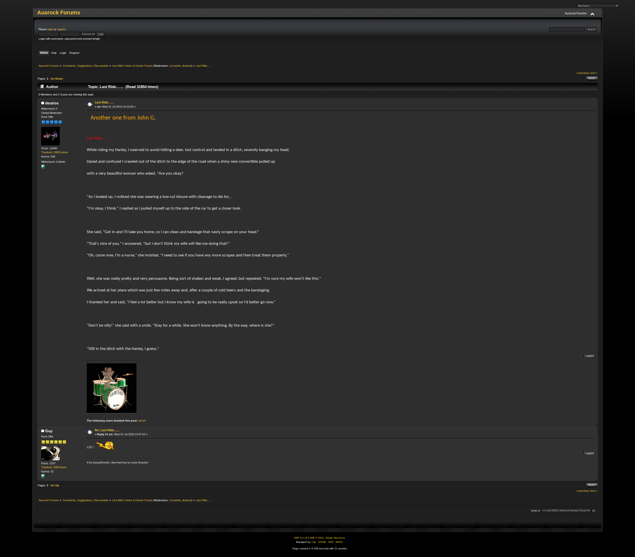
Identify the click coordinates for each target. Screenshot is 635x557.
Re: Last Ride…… (107, 430)
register (61, 29)
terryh (142, 420)
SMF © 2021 (317, 537)
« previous (582, 72)
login (50, 29)
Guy (48, 431)
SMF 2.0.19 (300, 537)
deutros (186, 65)
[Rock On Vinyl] (43, 477)
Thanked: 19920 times (54, 152)
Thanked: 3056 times (53, 467)
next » (593, 72)
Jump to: (536, 510)
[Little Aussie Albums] (43, 167)
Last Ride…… (104, 102)
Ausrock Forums (58, 12)
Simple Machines (335, 537)
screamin (175, 65)
